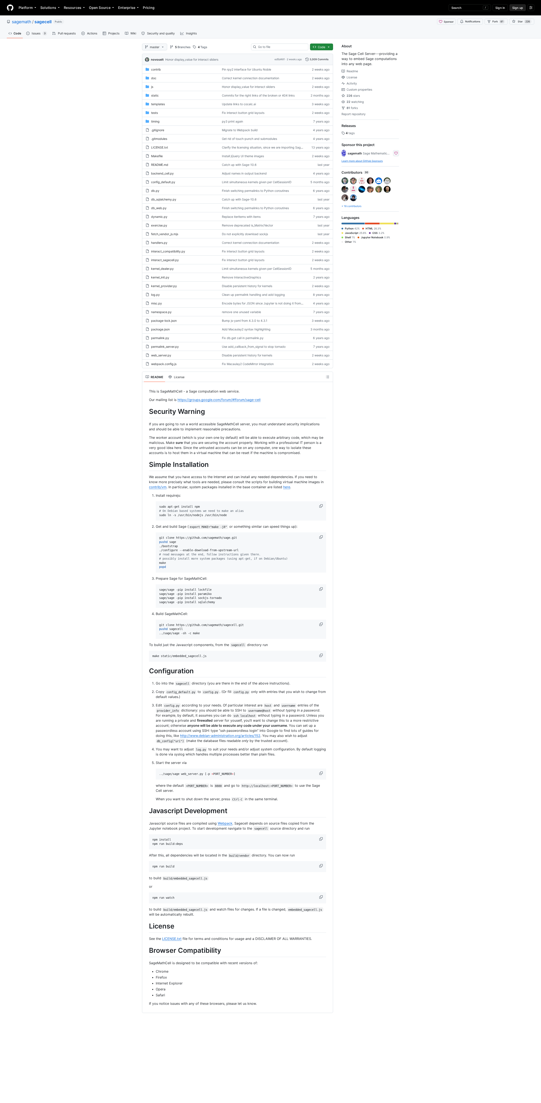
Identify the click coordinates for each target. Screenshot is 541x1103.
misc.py (156, 303)
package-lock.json (164, 320)
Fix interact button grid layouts (243, 113)
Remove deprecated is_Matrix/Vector (247, 225)
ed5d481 (280, 59)
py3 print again (232, 121)
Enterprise (126, 7)
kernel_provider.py (164, 286)
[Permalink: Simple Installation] (146, 465)
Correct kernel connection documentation (250, 78)
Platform (26, 7)
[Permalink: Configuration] (146, 671)
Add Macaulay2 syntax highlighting (246, 329)
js (152, 87)
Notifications (472, 21)
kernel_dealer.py (162, 268)
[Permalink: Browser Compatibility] (146, 951)
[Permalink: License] (146, 926)
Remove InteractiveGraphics (241, 277)
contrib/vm (158, 487)
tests (154, 113)
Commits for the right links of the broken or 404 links (258, 95)
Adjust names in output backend (244, 173)
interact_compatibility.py (168, 251)
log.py (155, 294)
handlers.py (159, 242)
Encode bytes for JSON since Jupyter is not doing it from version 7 (268, 303)
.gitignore (157, 130)
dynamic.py (159, 216)
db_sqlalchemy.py (163, 199)
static (155, 95)
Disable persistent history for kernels (247, 286)
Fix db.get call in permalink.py (243, 338)
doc (153, 78)
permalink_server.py (165, 346)
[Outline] (327, 377)
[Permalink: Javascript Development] (146, 811)
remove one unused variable (241, 312)
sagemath (21, 21)
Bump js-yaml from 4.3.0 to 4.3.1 (244, 320)
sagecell (43, 21)
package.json (160, 329)
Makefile (157, 156)
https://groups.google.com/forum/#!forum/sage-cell (219, 400)
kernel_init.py (160, 277)
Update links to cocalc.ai (239, 104)
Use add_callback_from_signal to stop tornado (254, 346)
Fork (497, 21)
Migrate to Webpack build (240, 130)
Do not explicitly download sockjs (245, 234)
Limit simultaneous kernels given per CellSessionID (256, 182)
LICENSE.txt (159, 147)
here (286, 487)
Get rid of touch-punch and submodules (249, 138)
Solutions (48, 7)
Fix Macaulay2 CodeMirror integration (248, 364)
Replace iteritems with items (241, 216)
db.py (155, 190)
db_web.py (159, 208)
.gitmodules (159, 138)
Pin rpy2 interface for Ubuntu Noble (246, 69)
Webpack (225, 823)
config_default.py (163, 182)
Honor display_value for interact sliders (191, 59)
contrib (156, 69)
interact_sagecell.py (165, 260)
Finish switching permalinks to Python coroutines (255, 190)
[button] (321, 506)
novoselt (157, 59)
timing (155, 121)
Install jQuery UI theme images (243, 156)
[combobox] (281, 47)
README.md (159, 164)
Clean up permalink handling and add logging (253, 294)
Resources (72, 7)
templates (158, 104)
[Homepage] (10, 7)
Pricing (148, 7)
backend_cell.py (162, 173)
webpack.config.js (163, 364)
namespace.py (161, 312)
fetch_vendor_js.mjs (164, 234)
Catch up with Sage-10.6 (239, 164)
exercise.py (159, 225)
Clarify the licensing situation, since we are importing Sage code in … (269, 147)
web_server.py (161, 355)
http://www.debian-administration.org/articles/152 (220, 736)
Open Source (100, 7)
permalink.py (160, 338)
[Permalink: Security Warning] (146, 411)
